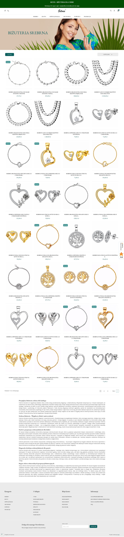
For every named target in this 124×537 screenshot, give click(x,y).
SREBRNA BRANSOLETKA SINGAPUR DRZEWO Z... (19, 296)
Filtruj (10, 54)
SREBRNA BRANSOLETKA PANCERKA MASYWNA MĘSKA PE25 (19, 133)
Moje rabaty (65, 499)
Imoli (118, 534)
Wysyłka (35, 501)
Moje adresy (65, 501)
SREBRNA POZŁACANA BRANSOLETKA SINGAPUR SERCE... (47, 256)
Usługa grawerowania (97, 501)
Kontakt (36, 512)
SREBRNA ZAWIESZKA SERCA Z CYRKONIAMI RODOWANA (19, 337)
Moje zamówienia (67, 496)
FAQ (92, 504)
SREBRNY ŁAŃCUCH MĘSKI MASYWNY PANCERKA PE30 (105, 92)
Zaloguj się (65, 507)
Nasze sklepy (36, 514)
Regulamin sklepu (38, 499)
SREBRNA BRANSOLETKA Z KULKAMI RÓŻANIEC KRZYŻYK (19, 92)
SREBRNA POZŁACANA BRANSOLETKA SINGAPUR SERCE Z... (105, 174)
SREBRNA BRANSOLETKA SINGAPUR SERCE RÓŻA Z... (76, 215)
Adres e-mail (65, 523)
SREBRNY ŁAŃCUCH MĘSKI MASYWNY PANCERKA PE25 (47, 133)
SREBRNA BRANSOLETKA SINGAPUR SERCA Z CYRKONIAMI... (76, 337)
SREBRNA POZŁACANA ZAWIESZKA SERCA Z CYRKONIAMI (105, 337)
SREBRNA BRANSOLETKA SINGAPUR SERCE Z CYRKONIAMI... (19, 174)
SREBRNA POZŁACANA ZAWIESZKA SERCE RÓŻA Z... (105, 215)
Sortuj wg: (106, 54)
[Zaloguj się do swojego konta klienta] (114, 10)
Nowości (7, 507)
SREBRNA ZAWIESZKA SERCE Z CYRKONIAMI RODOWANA (76, 133)
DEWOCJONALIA (55, 16)
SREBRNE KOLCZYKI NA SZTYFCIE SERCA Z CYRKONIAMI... (105, 133)
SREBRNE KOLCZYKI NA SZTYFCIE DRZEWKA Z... (105, 256)
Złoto (6, 499)
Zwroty (35, 507)
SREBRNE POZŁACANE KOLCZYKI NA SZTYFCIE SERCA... (19, 256)
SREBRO (35, 16)
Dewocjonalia (9, 501)
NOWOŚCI (77, 16)
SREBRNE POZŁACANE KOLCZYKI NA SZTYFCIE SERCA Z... (76, 174)
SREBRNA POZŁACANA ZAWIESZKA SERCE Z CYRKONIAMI (47, 174)
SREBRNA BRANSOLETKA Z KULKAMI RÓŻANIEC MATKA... (47, 92)
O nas (34, 496)
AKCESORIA (67, 16)
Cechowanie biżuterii (97, 496)
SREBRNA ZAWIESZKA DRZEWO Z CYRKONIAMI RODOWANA (76, 256)
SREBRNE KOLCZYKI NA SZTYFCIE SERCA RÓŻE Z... (47, 215)
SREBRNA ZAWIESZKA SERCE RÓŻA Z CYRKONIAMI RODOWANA (19, 215)
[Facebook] (5, 10)
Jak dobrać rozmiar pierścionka (100, 499)
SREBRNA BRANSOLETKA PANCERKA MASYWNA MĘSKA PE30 (76, 92)
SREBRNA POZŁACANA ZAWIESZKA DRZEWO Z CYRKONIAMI (47, 296)
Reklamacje (36, 509)
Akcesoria (8, 504)
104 (113, 391)
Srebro (7, 496)
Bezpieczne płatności (39, 504)
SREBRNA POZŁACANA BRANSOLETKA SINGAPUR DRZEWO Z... (105, 296)
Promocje (87, 16)
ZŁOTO (44, 16)
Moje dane (65, 504)
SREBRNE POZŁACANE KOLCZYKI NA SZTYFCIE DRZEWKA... (76, 296)
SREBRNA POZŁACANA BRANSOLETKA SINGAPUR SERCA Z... (47, 378)
